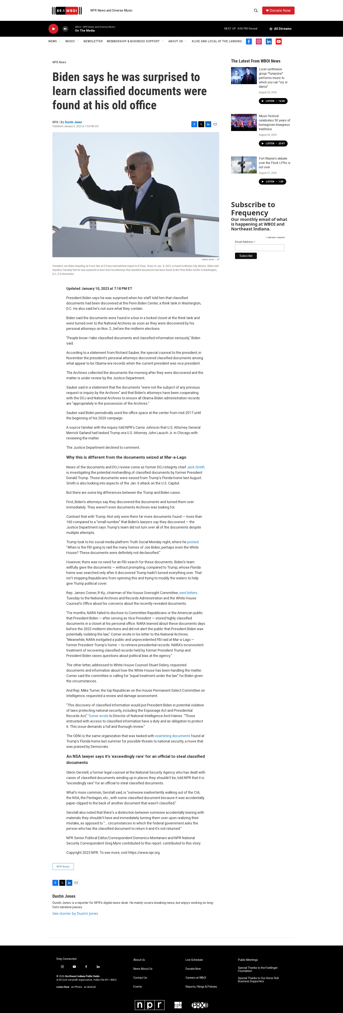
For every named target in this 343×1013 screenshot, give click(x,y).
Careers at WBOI (196, 977)
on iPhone (76, 987)
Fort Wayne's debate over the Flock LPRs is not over (274, 163)
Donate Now (280, 10)
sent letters (188, 593)
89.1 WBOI (111, 979)
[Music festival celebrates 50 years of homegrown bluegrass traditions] (244, 122)
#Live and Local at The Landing (217, 41)
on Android (90, 987)
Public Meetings (248, 959)
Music (70, 41)
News (52, 41)
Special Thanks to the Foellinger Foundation (258, 969)
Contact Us (140, 977)
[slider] (71, 29)
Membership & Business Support (133, 41)
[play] (53, 29)
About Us (175, 41)
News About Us (142, 968)
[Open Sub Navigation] (60, 41)
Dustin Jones (73, 122)
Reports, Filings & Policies (201, 986)
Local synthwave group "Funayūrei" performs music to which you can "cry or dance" (273, 78)
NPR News (59, 62)
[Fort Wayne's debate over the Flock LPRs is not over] (244, 164)
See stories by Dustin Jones (75, 913)
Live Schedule (194, 959)
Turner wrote (98, 716)
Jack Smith (196, 467)
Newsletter (93, 41)
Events (137, 986)
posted (192, 542)
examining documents (172, 736)
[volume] (65, 28)
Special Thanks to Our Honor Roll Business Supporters (258, 980)
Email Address (245, 242)
